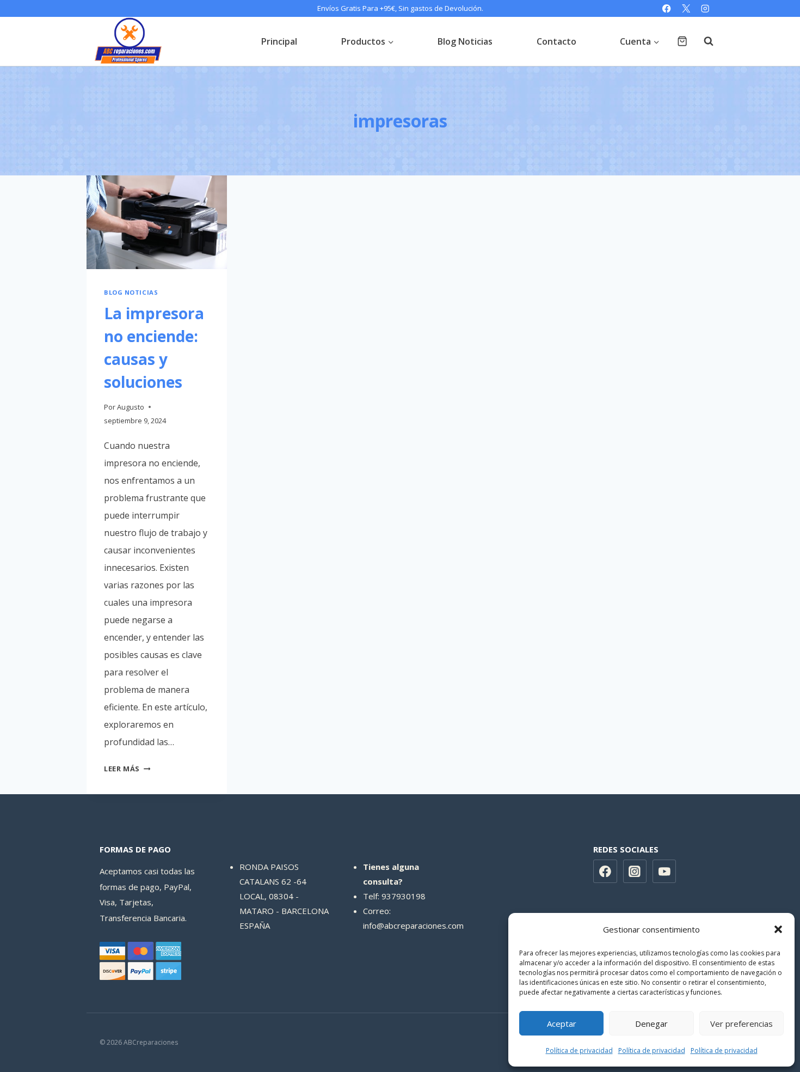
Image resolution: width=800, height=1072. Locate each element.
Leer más (127, 768)
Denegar (651, 1023)
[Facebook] (667, 8)
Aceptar (561, 1023)
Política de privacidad (579, 1050)
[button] (778, 929)
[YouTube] (664, 872)
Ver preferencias (741, 1023)
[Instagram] (705, 8)
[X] (686, 8)
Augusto (130, 407)
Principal (279, 41)
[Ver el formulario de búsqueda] (703, 41)
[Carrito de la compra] (682, 41)
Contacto (556, 41)
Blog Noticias (465, 41)
